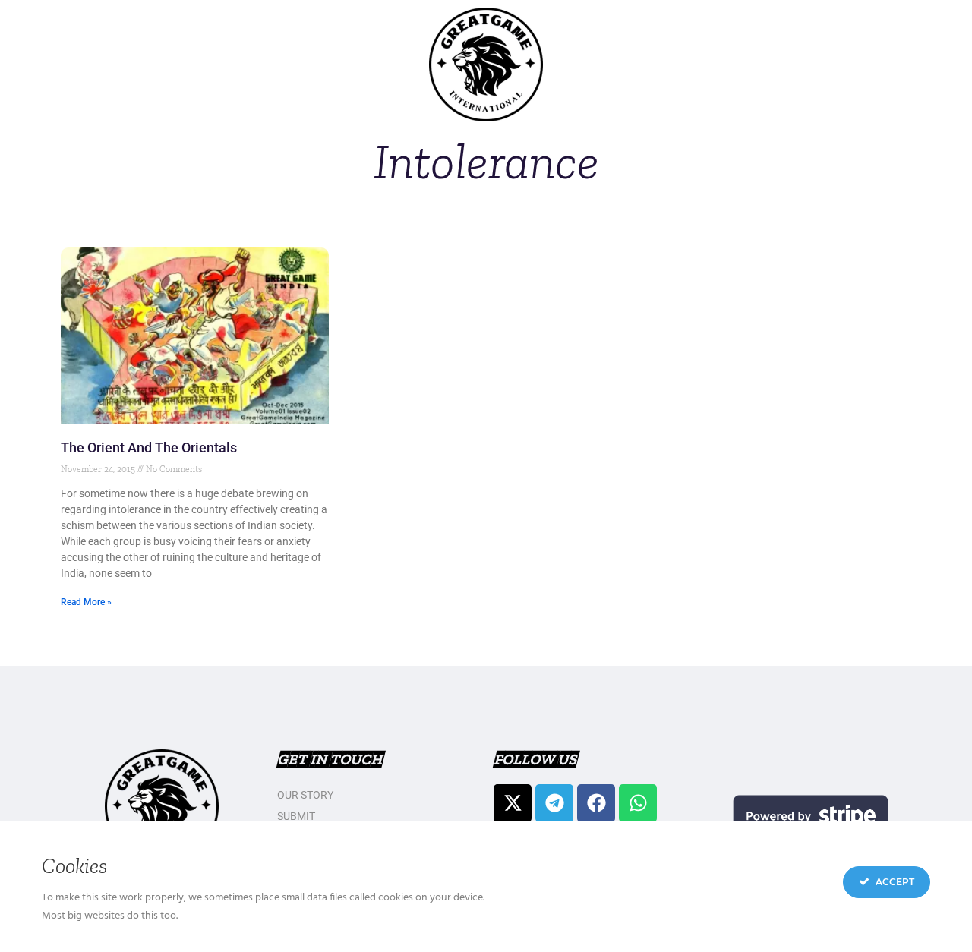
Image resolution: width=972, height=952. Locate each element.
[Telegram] (554, 803)
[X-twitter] (513, 803)
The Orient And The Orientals (149, 448)
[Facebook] (596, 803)
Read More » (86, 602)
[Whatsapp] (638, 803)
